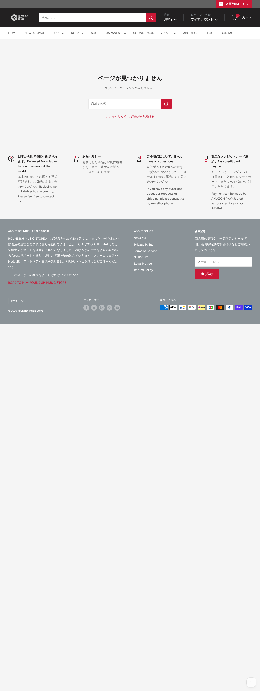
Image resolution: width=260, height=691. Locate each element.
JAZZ (56, 33)
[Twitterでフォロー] (94, 308)
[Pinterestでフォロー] (109, 308)
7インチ (166, 33)
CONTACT (228, 33)
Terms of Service (145, 251)
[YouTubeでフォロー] (117, 308)
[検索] (151, 17)
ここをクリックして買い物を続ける (130, 116)
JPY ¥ (13, 301)
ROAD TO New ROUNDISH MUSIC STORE (37, 283)
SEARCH (140, 238)
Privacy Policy (143, 245)
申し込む (207, 274)
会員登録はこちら (236, 4)
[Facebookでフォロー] (86, 308)
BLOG (209, 33)
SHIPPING (141, 257)
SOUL (95, 33)
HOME (12, 33)
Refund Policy (143, 270)
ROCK (75, 33)
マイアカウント (202, 19)
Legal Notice (143, 263)
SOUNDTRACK (143, 33)
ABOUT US (190, 33)
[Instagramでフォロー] (102, 308)
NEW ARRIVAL (34, 33)
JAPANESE (114, 33)
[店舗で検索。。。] (166, 104)
